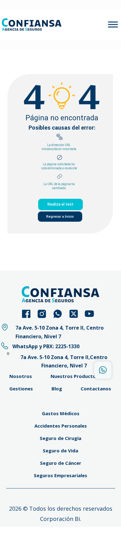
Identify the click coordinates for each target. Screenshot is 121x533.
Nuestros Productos (74, 376)
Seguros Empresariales (60, 475)
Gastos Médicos (60, 413)
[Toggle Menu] (113, 24)
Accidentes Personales (60, 426)
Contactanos (96, 388)
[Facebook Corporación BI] (29, 313)
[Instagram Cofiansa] (45, 313)
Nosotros (20, 376)
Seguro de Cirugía (60, 438)
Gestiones (21, 388)
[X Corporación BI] (76, 313)
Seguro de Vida (60, 450)
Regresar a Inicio (60, 217)
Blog (57, 388)
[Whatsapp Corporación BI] (61, 313)
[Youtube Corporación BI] (92, 313)
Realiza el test (60, 204)
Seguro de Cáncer (60, 463)
